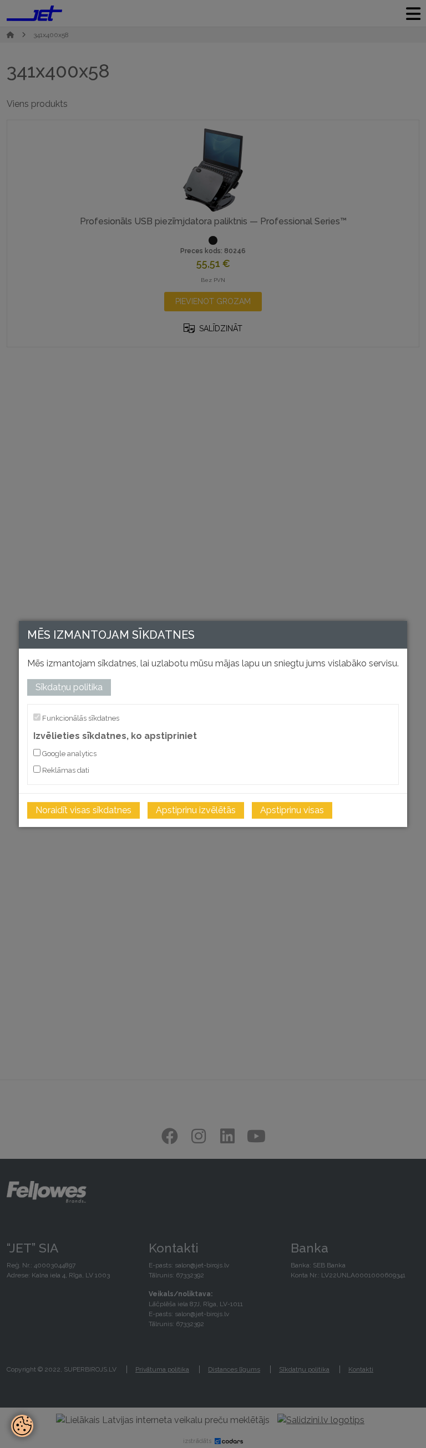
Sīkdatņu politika (69, 687)
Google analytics (68, 753)
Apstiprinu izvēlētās (196, 810)
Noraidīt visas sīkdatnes (83, 810)
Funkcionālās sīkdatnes (79, 718)
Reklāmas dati (64, 770)
